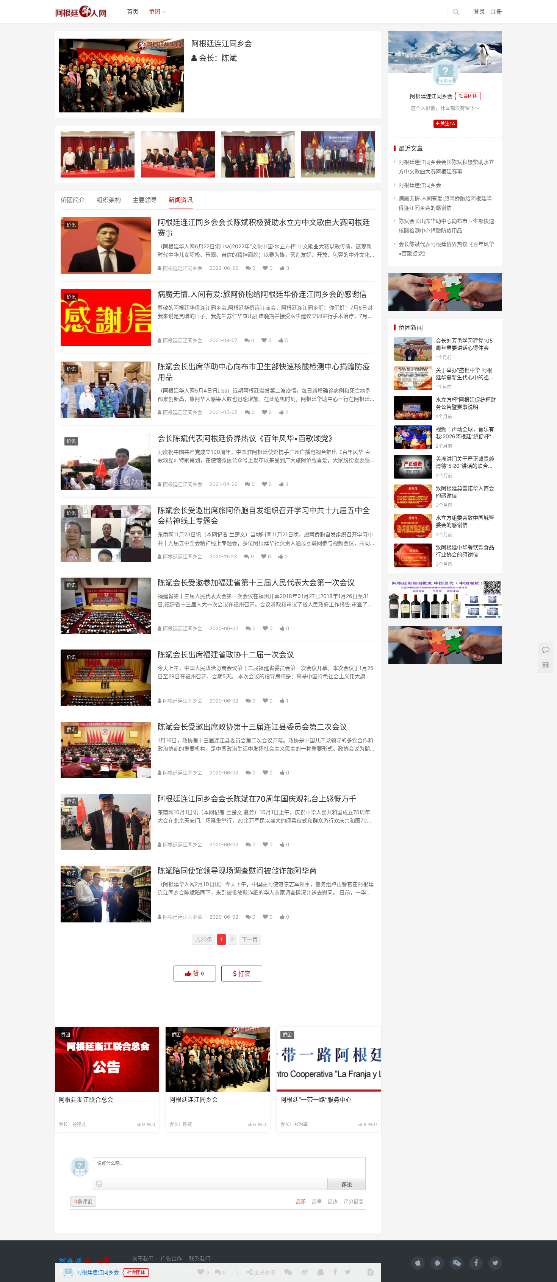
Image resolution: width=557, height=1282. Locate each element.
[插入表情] (99, 1183)
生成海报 (263, 1002)
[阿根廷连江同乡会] (218, 1059)
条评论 (83, 1201)
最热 (333, 1201)
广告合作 (171, 1258)
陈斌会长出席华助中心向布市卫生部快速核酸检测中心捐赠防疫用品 (264, 372)
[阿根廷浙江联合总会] (107, 1059)
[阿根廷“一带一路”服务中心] (329, 1059)
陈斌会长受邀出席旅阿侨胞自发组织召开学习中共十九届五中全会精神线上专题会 (264, 516)
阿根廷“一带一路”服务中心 (316, 1099)
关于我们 (142, 1258)
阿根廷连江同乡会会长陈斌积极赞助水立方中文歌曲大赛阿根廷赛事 (264, 228)
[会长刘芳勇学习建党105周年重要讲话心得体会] (413, 341)
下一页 (250, 939)
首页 (132, 11)
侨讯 (71, 225)
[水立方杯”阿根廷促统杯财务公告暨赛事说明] (413, 400)
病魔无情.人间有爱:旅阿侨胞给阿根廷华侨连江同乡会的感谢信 (262, 294)
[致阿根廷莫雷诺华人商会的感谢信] (413, 489)
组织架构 (109, 200)
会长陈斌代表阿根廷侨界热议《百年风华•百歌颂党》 (247, 438)
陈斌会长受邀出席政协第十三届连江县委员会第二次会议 (252, 727)
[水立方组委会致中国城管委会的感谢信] (413, 519)
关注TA (447, 123)
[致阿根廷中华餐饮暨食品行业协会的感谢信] (413, 548)
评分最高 (353, 1201)
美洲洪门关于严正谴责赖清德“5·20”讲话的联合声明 (465, 466)
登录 (479, 11)
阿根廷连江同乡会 (97, 1002)
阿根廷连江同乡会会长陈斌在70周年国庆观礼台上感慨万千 (257, 799)
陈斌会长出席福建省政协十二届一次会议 (226, 654)
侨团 (154, 11)
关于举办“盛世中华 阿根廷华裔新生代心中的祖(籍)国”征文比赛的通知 (464, 377)
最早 (317, 1201)
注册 (496, 11)
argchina (291, 1270)
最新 (301, 1201)
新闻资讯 (181, 200)
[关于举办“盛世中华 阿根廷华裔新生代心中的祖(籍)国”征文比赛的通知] (413, 371)
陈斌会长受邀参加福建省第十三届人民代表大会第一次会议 (256, 582)
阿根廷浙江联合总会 (86, 1099)
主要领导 (145, 200)
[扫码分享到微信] (288, 1002)
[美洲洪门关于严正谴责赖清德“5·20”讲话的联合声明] (413, 459)
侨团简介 (73, 200)
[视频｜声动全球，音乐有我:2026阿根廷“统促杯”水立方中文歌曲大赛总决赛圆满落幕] (413, 430)
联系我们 (199, 1258)
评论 (346, 1184)
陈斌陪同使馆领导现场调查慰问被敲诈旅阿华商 (237, 870)
